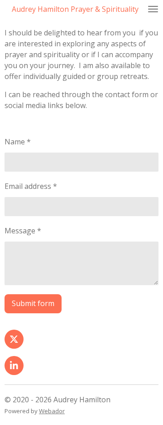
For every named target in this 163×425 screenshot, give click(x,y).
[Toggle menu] (153, 9)
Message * (23, 231)
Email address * (31, 186)
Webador (52, 411)
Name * (18, 142)
